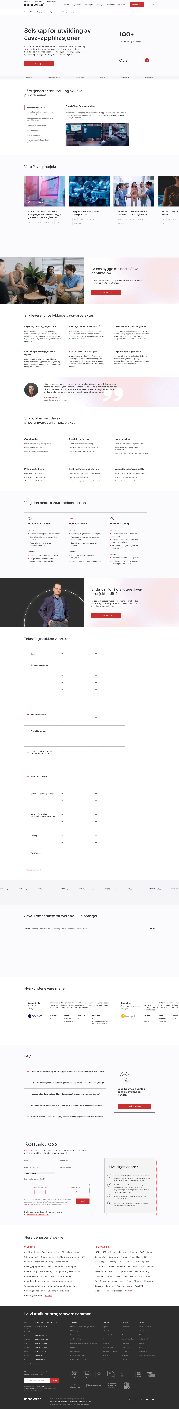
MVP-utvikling (30, 1271)
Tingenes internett (108, 1347)
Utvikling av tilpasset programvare (82, 1327)
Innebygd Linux (116, 1262)
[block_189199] (44, 206)
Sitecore (99, 1286)
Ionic (128, 1262)
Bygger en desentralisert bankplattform (86, 213)
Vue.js (129, 1286)
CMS (77, 1252)
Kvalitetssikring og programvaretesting (83, 1343)
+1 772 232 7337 (51, 1322)
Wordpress (117, 1291)
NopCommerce (125, 1271)
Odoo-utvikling (142, 1271)
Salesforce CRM (102, 1281)
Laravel (111, 1266)
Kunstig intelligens (108, 1335)
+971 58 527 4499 (41, 1327)
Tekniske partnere (145, 1331)
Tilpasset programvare (34, 1286)
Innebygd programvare (34, 1266)
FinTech (82, 219)
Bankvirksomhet (128, 1339)
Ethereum (113, 1257)
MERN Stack (100, 1271)
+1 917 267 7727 (40, 1322)
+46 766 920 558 (40, 1356)
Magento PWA (123, 1266)
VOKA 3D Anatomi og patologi (80, 1359)
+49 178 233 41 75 (41, 1343)
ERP (83, 1257)
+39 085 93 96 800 (41, 1352)
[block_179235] (133, 206)
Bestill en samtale (134, 1106)
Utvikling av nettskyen (34, 1291)
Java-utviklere (117, 113)
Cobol (149, 1252)
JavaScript (100, 1266)
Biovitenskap (50, 1)
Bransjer (100, 5)
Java (30, 222)
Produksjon (126, 1355)
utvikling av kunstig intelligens (62, 1286)
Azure (100, 734)
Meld (55, 1381)
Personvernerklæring (38, 1201)
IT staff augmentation (77, 1355)
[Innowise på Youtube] (135, 1400)
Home (26, 12)
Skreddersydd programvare (36, 1281)
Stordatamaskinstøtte (62, 1281)
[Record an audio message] (40, 1192)
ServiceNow (125, 1281)
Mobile (66, 856)
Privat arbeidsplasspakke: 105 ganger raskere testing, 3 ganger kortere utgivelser (44, 214)
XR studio (142, 1343)
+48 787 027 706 (40, 1360)
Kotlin (100, 654)
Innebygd (105, 1351)
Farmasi (125, 1331)
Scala (114, 1281)
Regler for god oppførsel (147, 1355)
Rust (148, 1276)
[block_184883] (89, 206)
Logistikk (125, 1359)
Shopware (148, 1281)
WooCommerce (102, 1291)
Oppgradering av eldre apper (68, 1271)
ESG (103, 1359)
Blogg (141, 1347)
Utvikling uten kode (33, 1295)
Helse (125, 219)
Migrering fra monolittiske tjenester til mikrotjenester (132, 213)
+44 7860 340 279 (41, 1335)
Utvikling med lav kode (58, 1291)
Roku (141, 1276)
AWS (99, 731)
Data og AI (37, 1)
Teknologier (88, 5)
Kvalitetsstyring (55, 1266)
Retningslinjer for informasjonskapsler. (78, 1401)
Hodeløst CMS (62, 1262)
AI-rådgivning (120, 1252)
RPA (52, 1276)
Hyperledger (100, 1262)
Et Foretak (38, 222)
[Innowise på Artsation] (147, 1400)
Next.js (112, 1271)
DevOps (46, 222)
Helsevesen (126, 1327)
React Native (130, 1276)
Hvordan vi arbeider (145, 1327)
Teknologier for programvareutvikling (41, 12)
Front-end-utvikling (44, 1262)
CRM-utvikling (30, 1257)
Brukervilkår (45, 1386)
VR (107, 1355)
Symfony (110, 1286)
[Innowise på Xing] (141, 1400)
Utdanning (125, 1351)
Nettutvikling (46, 1271)
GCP (99, 738)
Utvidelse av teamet (39, 523)
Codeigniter (100, 1257)
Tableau (120, 1286)
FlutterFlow (135, 1257)
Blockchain (90, 219)
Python (110, 1276)
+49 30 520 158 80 (41, 1339)
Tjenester (77, 5)
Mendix (150, 1266)
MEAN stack (138, 1266)
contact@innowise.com (38, 1214)
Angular (132, 219)
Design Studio (144, 1339)
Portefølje (111, 5)
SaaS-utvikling (64, 1276)
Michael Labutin (52, 397)
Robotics (113, 1351)
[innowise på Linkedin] (129, 1400)
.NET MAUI (106, 1252)
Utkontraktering (119, 523)
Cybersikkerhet (47, 1257)
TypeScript (121, 223)
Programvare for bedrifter (36, 1276)
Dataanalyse (106, 1331)
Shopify (137, 1281)
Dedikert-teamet (78, 523)
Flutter (124, 1257)
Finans (26, 1)
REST (174, 219)
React (118, 1276)
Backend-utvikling (50, 1252)
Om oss (67, 5)
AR (103, 1355)
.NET (97, 1252)
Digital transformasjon (68, 1257)
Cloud (104, 1339)
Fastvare (28, 1262)
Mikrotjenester (78, 223)
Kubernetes (68, 738)
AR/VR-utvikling (31, 1252)
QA (52, 222)
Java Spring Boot (141, 1262)
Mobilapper (71, 1266)
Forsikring (125, 1343)
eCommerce (126, 1347)
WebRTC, (139, 1286)
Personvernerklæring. (57, 1401)
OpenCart (99, 1276)
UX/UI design (74, 1331)
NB (153, 4)
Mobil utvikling (75, 1339)
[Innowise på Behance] (152, 1400)
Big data (105, 1327)
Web (57, 222)
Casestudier (143, 1351)
